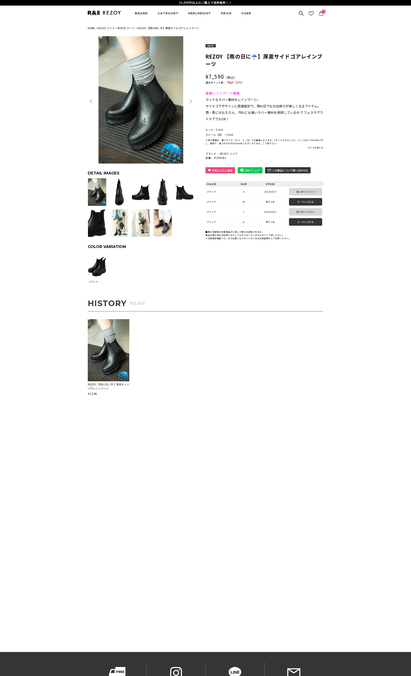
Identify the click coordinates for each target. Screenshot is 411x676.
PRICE (226, 13)
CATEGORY (168, 13)
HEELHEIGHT (199, 13)
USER (246, 13)
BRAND (141, 13)
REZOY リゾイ (106, 28)
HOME (91, 28)
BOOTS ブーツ (126, 28)
